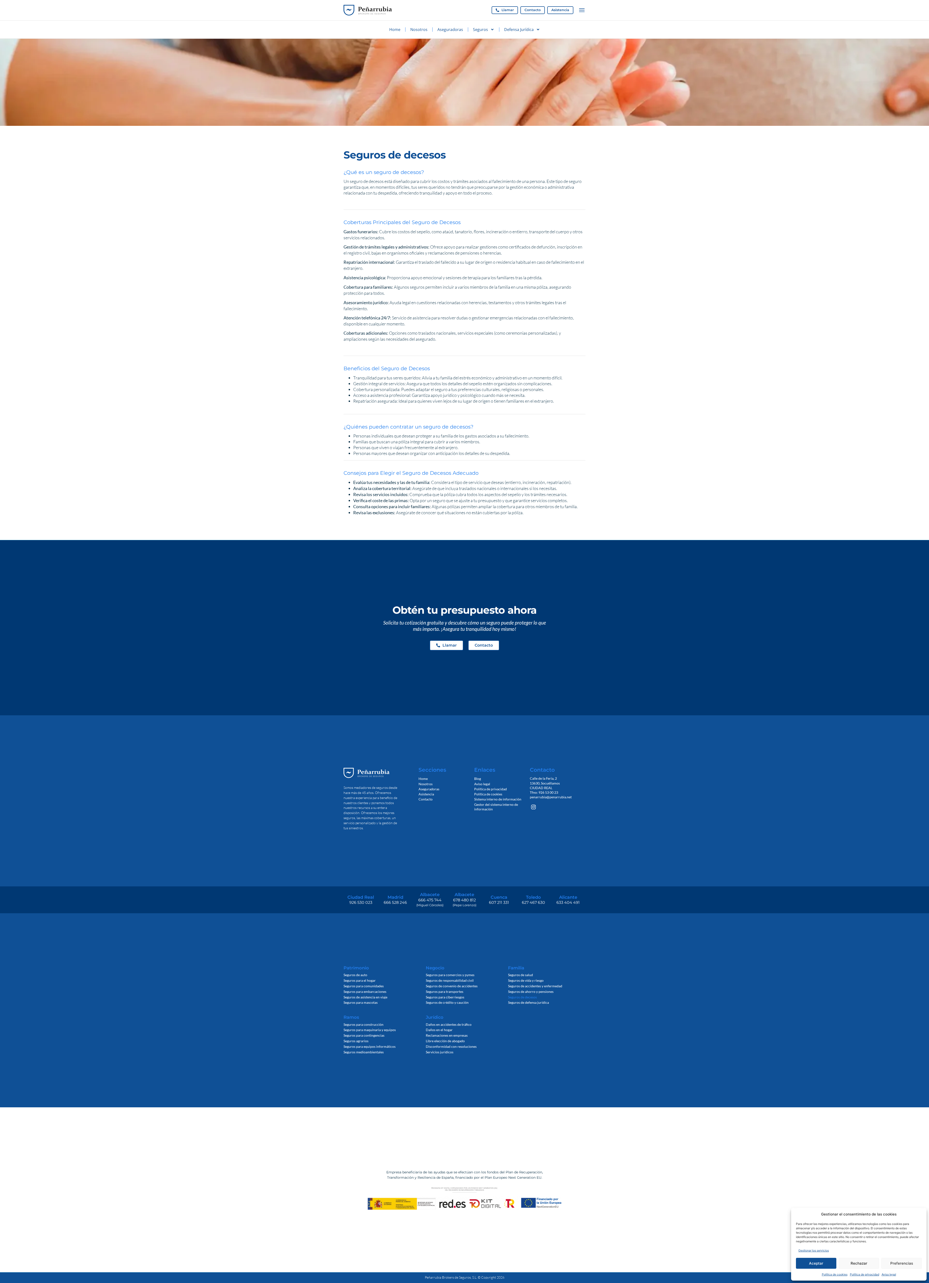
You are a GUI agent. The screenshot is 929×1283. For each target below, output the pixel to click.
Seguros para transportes (444, 991)
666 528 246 (395, 902)
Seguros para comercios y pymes (450, 975)
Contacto (426, 799)
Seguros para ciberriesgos (445, 997)
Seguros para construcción (363, 1024)
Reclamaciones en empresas (447, 1035)
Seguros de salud (520, 975)
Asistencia (426, 794)
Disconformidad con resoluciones (451, 1046)
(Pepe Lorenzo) (464, 905)
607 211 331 (499, 902)
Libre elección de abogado (445, 1041)
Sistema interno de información (497, 799)
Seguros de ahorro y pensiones (531, 991)
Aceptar (816, 1263)
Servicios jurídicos (439, 1052)
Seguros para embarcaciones (365, 991)
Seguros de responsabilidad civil (450, 980)
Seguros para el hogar (360, 980)
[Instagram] (533, 807)
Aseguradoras (450, 29)
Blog (477, 779)
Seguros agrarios (356, 1041)
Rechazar (859, 1263)
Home (394, 29)
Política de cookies (834, 1274)
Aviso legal (889, 1274)
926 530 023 (360, 902)
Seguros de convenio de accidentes (452, 986)
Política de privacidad (864, 1274)
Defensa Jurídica (519, 29)
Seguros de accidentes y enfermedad (535, 986)
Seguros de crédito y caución (447, 1002)
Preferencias (901, 1263)
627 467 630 (533, 902)
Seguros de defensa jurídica (528, 1002)
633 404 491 (568, 902)
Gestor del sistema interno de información (496, 806)
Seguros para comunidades (364, 986)
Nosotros (418, 29)
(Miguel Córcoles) (429, 905)
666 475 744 (430, 900)
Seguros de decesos (522, 997)
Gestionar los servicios (813, 1250)
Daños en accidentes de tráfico (449, 1024)
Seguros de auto (355, 975)
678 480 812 (464, 900)
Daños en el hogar (439, 1030)
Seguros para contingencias (364, 1035)
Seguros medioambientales (364, 1052)
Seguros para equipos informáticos (370, 1046)
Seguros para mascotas (361, 1002)
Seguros (480, 29)
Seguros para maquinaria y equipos (370, 1030)
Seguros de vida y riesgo (526, 980)
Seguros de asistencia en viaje (365, 997)
